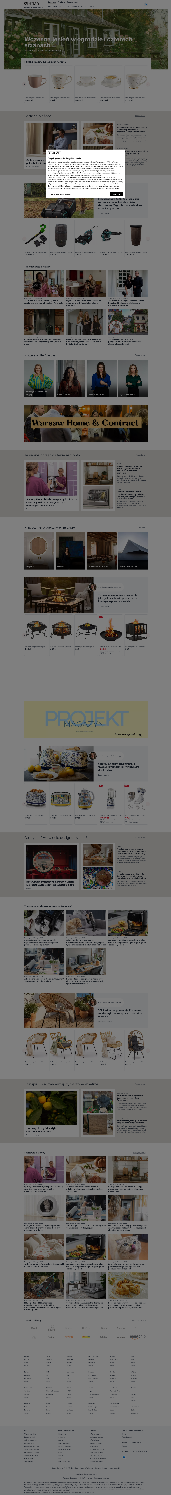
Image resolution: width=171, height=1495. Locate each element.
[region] (85, 174)
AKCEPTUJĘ (116, 194)
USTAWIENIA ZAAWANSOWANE (60, 194)
